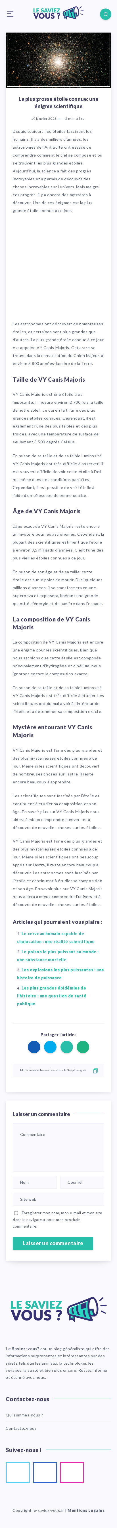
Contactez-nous (21, 1428)
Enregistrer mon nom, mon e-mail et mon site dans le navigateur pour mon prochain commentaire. (57, 1219)
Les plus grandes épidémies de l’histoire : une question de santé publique (51, 996)
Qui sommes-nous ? (24, 1414)
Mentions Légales (86, 1510)
